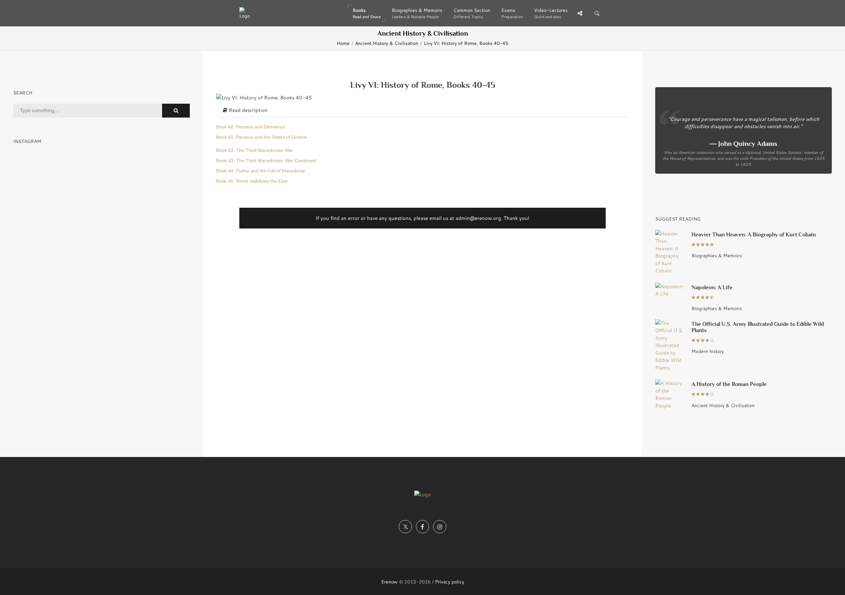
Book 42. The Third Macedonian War (254, 150)
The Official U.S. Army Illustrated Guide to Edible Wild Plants (758, 327)
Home (343, 43)
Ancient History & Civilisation (386, 43)
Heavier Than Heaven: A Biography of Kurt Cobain (754, 234)
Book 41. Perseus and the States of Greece (261, 137)
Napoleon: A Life (712, 287)
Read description (247, 110)
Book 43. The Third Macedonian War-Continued (266, 160)
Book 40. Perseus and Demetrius (250, 126)
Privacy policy (449, 581)
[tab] (422, 110)
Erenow (389, 581)
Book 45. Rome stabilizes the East (251, 181)
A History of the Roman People (729, 384)
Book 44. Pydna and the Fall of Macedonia (260, 170)
